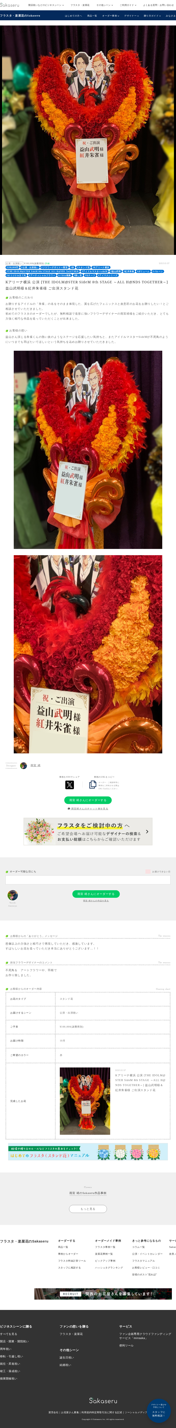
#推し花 (78, 275)
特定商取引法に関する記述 (107, 1412)
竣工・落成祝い (10, 1371)
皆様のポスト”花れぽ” (144, 1274)
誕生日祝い (67, 1357)
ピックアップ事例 (105, 1260)
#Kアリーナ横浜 (101, 267)
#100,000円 (12, 267)
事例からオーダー (68, 1253)
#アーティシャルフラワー (42, 275)
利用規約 (86, 1412)
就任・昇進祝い (10, 1363)
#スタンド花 (83, 267)
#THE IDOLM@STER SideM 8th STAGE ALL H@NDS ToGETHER (43, 271)
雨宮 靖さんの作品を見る (96, 901)
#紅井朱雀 (129, 271)
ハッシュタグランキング (109, 1267)
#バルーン (158, 271)
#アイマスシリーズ (108, 275)
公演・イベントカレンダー (147, 1253)
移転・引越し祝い (11, 1356)
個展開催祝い (8, 1378)
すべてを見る (8, 1333)
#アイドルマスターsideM (95, 271)
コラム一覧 (138, 1247)
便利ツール (126, 1345)
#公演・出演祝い (29, 267)
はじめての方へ (73, 15)
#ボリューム (143, 271)
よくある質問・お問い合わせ (158, 5)
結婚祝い (65, 1364)
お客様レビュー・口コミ (146, 1267)
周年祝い (6, 1348)
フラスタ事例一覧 (105, 1247)
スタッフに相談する (69, 1267)
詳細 (47, 263)
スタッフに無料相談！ (158, 1410)
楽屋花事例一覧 (104, 1253)
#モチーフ (90, 275)
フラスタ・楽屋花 (80, 5)
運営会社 (53, 1412)
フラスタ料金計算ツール (72, 1260)
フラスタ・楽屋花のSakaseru (20, 15)
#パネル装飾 (64, 275)
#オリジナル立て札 (16, 275)
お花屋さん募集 (70, 1412)
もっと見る (88, 1208)
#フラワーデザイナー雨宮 (54, 267)
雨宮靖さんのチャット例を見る (89, 808)
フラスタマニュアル (143, 1260)
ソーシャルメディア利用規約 (141, 1412)
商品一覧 (92, 15)
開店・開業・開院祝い (14, 1341)
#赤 (72, 267)
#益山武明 (116, 271)
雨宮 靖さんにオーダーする (88, 800)
